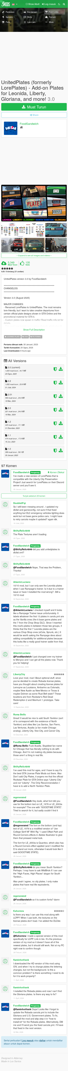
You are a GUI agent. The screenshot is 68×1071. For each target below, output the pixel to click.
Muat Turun (36, 106)
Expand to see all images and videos (34, 255)
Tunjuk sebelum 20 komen (34, 495)
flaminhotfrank (21, 959)
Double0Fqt (19, 503)
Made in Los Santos (11, 1061)
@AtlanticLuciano (23, 610)
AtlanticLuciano (21, 581)
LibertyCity (19, 674)
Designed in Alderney (12, 1058)
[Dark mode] (59, 4)
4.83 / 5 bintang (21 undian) (12, 271)
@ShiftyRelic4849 (22, 549)
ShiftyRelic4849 (21, 530)
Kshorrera (18, 910)
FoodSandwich (29, 123)
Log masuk (28, 1040)
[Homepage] (21, 127)
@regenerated (20, 825)
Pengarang (35, 472)
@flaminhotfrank (22, 1009)
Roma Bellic (19, 714)
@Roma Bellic (20, 745)
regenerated (19, 797)
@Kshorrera (19, 935)
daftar (42, 1040)
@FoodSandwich (22, 567)
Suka (28, 265)
